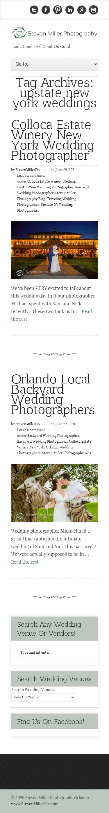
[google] (81, 10)
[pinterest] (57, 10)
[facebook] (46, 10)
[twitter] (34, 10)
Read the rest (25, 562)
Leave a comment (31, 176)
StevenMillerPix (28, 170)
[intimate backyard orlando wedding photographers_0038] (54, 493)
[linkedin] (69, 10)
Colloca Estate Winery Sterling (51, 182)
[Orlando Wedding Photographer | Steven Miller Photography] (54, 35)
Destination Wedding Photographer (45, 187)
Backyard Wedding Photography (42, 442)
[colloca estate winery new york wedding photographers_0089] (54, 250)
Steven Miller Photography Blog (66, 453)
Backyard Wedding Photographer (53, 436)
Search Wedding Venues (32, 690)
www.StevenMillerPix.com (35, 804)
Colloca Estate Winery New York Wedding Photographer (52, 139)
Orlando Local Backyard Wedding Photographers (53, 393)
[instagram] (93, 10)
